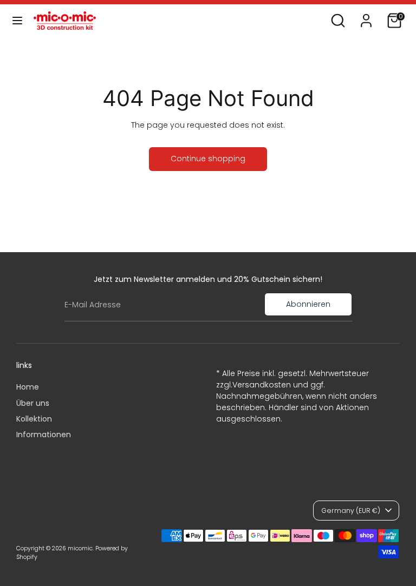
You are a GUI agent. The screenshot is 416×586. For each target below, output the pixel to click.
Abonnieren (308, 304)
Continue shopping (208, 158)
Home (27, 386)
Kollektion (34, 418)
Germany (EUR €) (350, 510)
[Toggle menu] (17, 20)
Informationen (43, 434)
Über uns (32, 403)
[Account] (366, 15)
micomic (80, 548)
